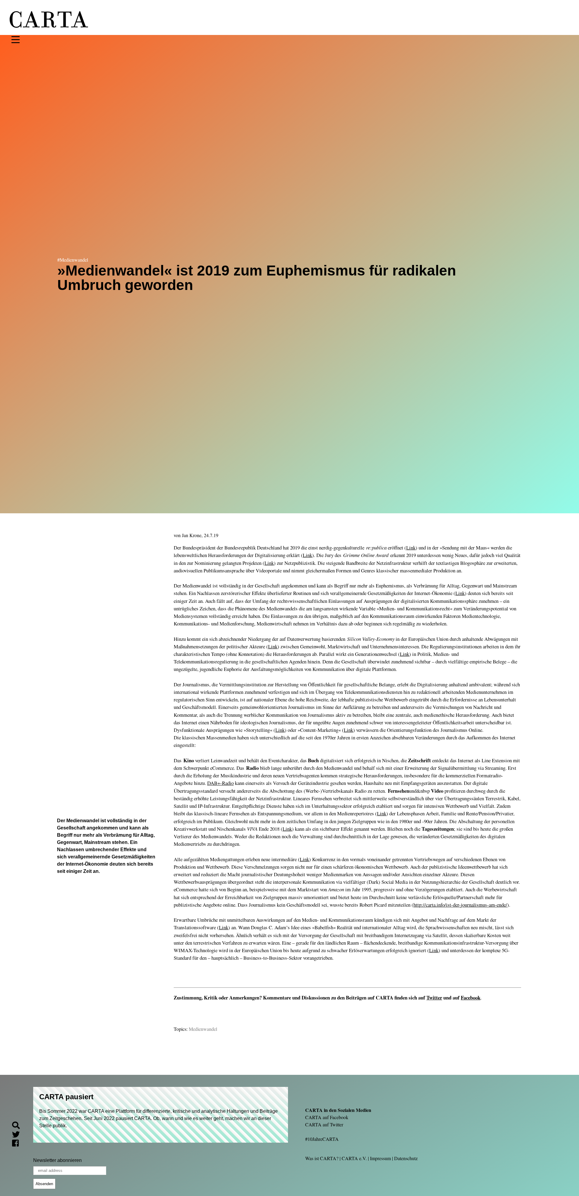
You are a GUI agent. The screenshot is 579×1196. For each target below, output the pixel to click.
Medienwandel (203, 1029)
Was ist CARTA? (321, 1158)
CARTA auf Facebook (326, 1117)
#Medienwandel (72, 260)
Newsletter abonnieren (57, 1160)
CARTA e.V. (354, 1158)
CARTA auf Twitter (324, 1124)
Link (411, 547)
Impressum (380, 1158)
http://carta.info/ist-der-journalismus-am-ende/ (460, 904)
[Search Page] (18, 1126)
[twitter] (18, 1135)
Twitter (434, 997)
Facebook (470, 997)
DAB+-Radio (220, 782)
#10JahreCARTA (322, 1139)
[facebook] (18, 1144)
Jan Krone (191, 535)
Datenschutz (406, 1158)
